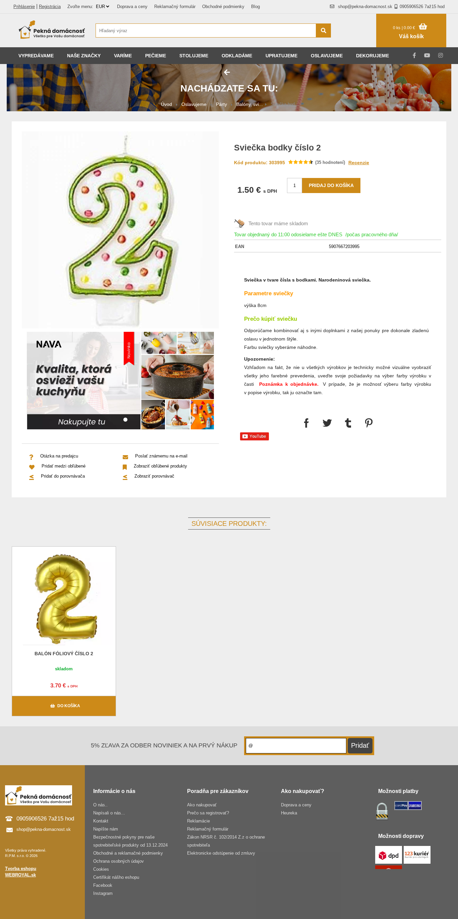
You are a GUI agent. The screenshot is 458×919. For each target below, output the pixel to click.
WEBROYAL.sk (20, 874)
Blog (255, 6)
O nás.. (100, 804)
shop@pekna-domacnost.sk (365, 6)
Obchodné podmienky (223, 6)
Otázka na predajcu (59, 455)
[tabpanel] (120, 382)
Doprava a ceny (132, 6)
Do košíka (68, 705)
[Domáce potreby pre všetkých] (52, 30)
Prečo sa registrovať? (208, 812)
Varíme (123, 55)
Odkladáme (237, 55)
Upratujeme (281, 55)
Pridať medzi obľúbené (63, 466)
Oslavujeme (327, 55)
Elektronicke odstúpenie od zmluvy (221, 853)
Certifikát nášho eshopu (116, 877)
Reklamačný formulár (174, 6)
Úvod (166, 104)
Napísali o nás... (109, 812)
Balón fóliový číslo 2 (64, 653)
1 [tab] (125, 420)
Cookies (101, 869)
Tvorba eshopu (20, 868)
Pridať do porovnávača (63, 476)
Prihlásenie (24, 6)
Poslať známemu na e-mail (161, 455)
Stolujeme (193, 55)
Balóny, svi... (249, 104)
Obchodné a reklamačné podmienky (128, 853)
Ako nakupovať (202, 804)
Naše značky (84, 55)
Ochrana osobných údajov (118, 861)
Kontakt (100, 820)
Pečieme (155, 55)
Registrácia (50, 6)
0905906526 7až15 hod (422, 6)
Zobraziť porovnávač (154, 476)
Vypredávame (36, 55)
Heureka (289, 812)
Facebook (102, 885)
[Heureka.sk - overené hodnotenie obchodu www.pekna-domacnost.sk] (357, 43)
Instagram (103, 893)
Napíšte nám (105, 829)
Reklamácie (198, 820)
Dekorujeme (372, 55)
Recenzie (358, 162)
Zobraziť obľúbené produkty (160, 466)
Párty (221, 104)
